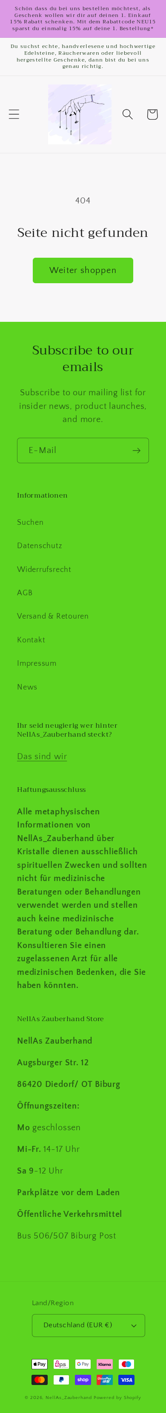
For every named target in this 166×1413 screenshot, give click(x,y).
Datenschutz (40, 546)
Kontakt (31, 640)
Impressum (37, 663)
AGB (24, 593)
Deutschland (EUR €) (77, 1325)
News (27, 687)
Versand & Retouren (53, 616)
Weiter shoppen (83, 270)
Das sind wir (42, 756)
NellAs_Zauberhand (69, 1397)
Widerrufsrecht (44, 570)
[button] (14, 114)
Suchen (30, 522)
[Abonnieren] (136, 451)
